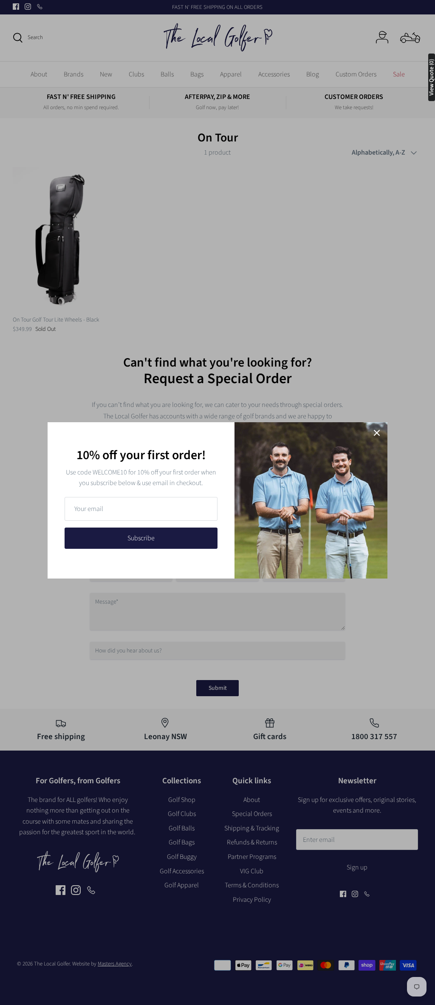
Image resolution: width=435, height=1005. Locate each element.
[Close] (376, 432)
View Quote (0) (431, 77)
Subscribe (141, 538)
